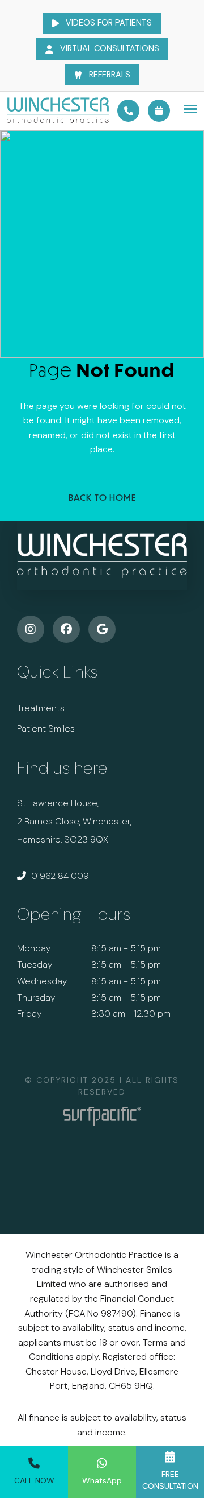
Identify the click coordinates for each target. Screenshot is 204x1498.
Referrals (108, 74)
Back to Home (102, 497)
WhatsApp (102, 1480)
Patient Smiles (46, 728)
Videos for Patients (107, 23)
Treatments (41, 708)
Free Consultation (170, 1480)
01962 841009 (59, 876)
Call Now (34, 1480)
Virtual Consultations (108, 48)
